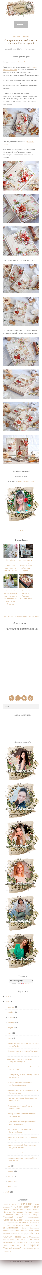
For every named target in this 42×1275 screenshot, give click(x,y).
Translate (27, 984)
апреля (11, 1171)
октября (11, 1017)
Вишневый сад (25, 1222)
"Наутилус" (7, 1212)
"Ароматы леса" (9, 1204)
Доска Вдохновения (30, 1228)
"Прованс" (26, 1215)
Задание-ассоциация (11, 1230)
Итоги (37, 1230)
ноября (11, 1012)
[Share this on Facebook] (18, 531)
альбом (32, 1220)
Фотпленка (30, 1248)
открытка (6, 1239)
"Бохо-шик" (25, 1203)
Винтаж (16, 1222)
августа (11, 1028)
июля (10, 1033)
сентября (11, 1022)
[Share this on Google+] (23, 531)
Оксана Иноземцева (25, 62)
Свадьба (36, 1242)
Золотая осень (27, 1230)
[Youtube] (30, 698)
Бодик (4, 1222)
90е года (26, 1220)
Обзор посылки (34, 1237)
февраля (11, 1181)
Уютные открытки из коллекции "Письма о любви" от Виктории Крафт (25, 565)
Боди (37, 1220)
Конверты (6, 1234)
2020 (7, 996)
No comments (30, 49)
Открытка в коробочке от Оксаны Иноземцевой (21, 42)
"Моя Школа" (32, 1209)
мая (9, 1166)
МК (11, 1237)
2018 (7, 1192)
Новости (25, 1237)
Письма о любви (21, 36)
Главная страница (21, 616)
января (11, 1187)
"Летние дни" (17, 1209)
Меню (22, 24)
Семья (5, 1245)
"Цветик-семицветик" (32, 1217)
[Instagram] (24, 698)
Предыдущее (33, 616)
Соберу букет (14, 1245)
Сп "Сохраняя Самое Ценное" (21, 1246)
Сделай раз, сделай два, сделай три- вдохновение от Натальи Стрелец (10, 565)
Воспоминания (18, 1225)
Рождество (28, 1242)
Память (12, 1239)
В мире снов (10, 1222)
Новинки (17, 1237)
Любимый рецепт (23, 1233)
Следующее (8, 616)
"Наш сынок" (17, 1212)
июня (10, 1038)
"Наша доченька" (31, 1212)
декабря (11, 1007)
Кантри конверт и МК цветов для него (21, 1153)
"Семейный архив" (13, 1217)
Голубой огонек (32, 1225)
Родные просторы (16, 1242)
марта (10, 1176)
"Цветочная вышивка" (13, 1220)
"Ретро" (36, 1214)
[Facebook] (18, 698)
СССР (24, 1248)
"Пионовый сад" (11, 1214)
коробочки (14, 1233)
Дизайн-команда (10, 1227)
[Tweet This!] (20, 531)
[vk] (11, 698)
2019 (7, 1002)
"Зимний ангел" (22, 1207)
